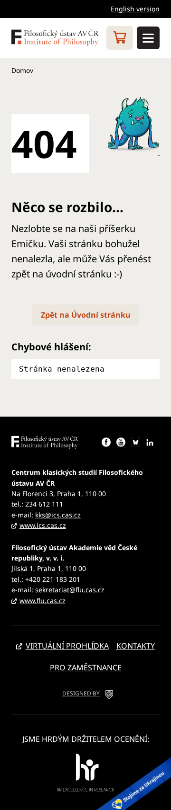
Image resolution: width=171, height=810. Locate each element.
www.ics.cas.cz (42, 525)
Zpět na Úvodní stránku (86, 315)
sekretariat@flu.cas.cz (69, 589)
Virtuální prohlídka (67, 646)
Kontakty (135, 646)
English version (135, 8)
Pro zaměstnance (86, 667)
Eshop (119, 38)
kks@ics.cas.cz (58, 514)
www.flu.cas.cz (42, 600)
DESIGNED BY (81, 693)
